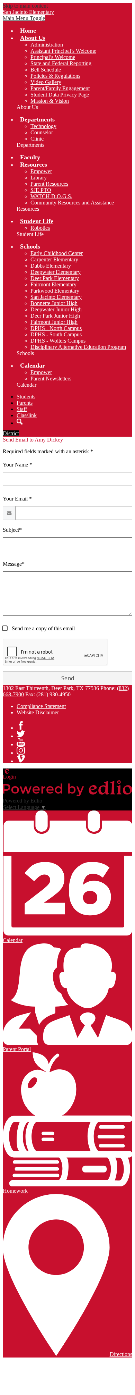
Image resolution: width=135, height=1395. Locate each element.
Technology (43, 126)
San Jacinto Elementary (56, 297)
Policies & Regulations (55, 76)
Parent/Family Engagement (60, 88)
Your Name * (17, 465)
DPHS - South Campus (56, 334)
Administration (46, 45)
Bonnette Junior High (54, 303)
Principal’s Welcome (52, 57)
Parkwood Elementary (54, 291)
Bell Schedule (45, 70)
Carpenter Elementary (54, 259)
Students (26, 397)
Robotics (40, 228)
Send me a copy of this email (42, 628)
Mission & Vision (49, 101)
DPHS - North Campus (56, 328)
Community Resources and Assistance (72, 202)
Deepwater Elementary (55, 272)
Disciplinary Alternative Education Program (78, 347)
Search (20, 422)
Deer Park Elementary (54, 278)
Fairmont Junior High (54, 322)
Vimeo (21, 759)
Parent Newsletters (50, 378)
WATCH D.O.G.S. (51, 196)
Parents (25, 403)
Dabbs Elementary (50, 266)
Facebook (21, 725)
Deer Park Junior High (55, 316)
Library (38, 177)
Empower (41, 171)
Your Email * (17, 499)
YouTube (21, 742)
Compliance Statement (41, 706)
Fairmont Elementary (53, 284)
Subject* (12, 530)
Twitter (21, 734)
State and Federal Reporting (60, 63)
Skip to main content (25, 6)
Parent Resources (49, 184)
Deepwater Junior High (56, 309)
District (11, 433)
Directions (121, 1354)
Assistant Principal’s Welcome (63, 51)
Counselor (41, 132)
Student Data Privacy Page (59, 95)
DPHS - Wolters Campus (58, 341)
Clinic (37, 139)
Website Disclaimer (38, 712)
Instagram (21, 750)
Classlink (27, 415)
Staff (22, 409)
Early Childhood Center (56, 253)
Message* (14, 564)
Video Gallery (45, 82)
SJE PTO (40, 190)
